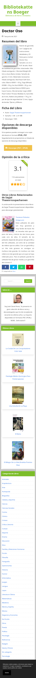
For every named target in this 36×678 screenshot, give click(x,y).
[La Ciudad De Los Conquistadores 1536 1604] (18, 340)
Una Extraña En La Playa (18, 406)
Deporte (5, 533)
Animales (5, 479)
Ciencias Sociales (8, 508)
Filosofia (5, 557)
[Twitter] (13, 267)
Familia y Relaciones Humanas (13, 549)
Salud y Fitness (7, 648)
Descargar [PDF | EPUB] (18, 148)
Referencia (6, 640)
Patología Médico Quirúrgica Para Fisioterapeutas (18, 377)
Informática (6, 578)
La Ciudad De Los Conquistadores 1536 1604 (18, 349)
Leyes (4, 590)
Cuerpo (4, 529)
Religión (5, 644)
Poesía (4, 627)
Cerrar (7, 672)
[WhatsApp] (21, 267)
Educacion (6, 541)
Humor (4, 574)
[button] (18, 23)
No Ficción (6, 619)
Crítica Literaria (7, 524)
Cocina (4, 512)
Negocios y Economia (10, 615)
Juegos (4, 582)
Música (4, 611)
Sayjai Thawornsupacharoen (20, 112)
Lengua (5, 586)
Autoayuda (6, 491)
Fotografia (6, 561)
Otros (14, 271)
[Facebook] (5, 267)
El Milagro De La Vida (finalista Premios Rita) (18, 463)
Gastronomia (7, 566)
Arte (3, 487)
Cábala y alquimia (8, 500)
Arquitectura (6, 483)
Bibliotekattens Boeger (18, 9)
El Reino (18, 434)
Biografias (5, 496)
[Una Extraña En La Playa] (18, 395)
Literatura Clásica (8, 594)
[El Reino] (18, 423)
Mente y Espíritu (8, 607)
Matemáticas (7, 599)
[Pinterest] (30, 267)
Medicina (5, 603)
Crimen (4, 520)
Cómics (4, 516)
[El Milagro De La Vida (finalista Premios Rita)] (18, 451)
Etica (3, 545)
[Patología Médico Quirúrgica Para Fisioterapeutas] (18, 367)
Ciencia (4, 504)
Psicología (5, 636)
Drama (4, 537)
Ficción (4, 553)
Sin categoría (7, 652)
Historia (5, 570)
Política (4, 631)
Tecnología (6, 656)
